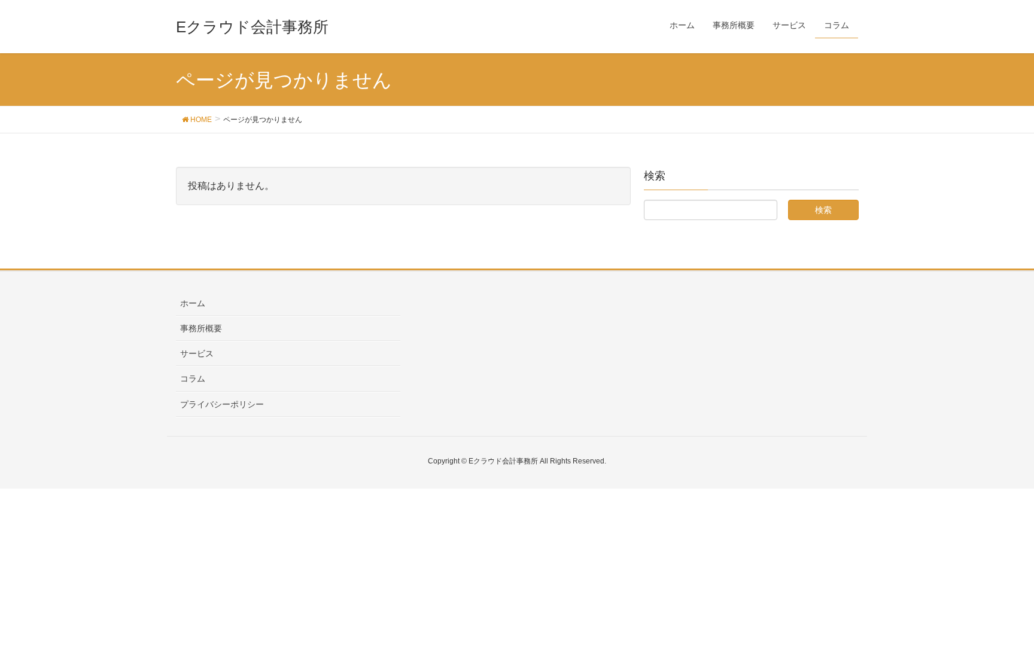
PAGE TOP (999, 637)
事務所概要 (201, 328)
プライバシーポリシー (222, 404)
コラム (192, 378)
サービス (197, 353)
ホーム (192, 303)
